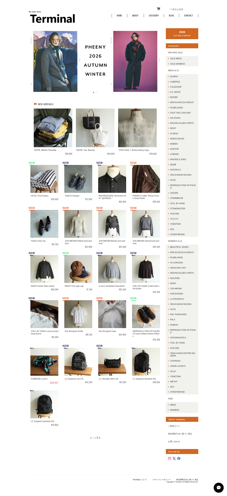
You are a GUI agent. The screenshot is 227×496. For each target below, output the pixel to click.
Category (154, 15)
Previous (34, 58)
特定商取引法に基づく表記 (180, 434)
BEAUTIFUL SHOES (179, 247)
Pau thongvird (178, 314)
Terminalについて (140, 480)
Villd (173, 371)
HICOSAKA (175, 118)
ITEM (170, 399)
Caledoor (175, 87)
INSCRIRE (175, 278)
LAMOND (174, 154)
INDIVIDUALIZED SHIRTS (182, 123)
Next (156, 58)
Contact (188, 15)
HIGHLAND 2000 (178, 268)
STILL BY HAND (177, 343)
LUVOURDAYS (177, 299)
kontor (174, 149)
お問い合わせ (174, 441)
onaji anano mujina (180, 175)
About (135, 15)
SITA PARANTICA (178, 338)
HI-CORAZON (176, 263)
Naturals (175, 170)
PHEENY (174, 325)
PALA (172, 319)
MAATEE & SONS (178, 159)
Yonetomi (175, 224)
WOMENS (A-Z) (175, 241)
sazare (174, 193)
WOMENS (174, 410)
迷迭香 (173, 164)
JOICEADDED (176, 294)
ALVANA (174, 76)
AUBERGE (175, 82)
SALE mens (176, 58)
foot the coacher (180, 113)
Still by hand (177, 203)
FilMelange (176, 108)
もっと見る (95, 437)
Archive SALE (175, 52)
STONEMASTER (177, 208)
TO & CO (174, 219)
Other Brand (177, 234)
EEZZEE (174, 97)
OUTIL (173, 180)
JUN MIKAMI (176, 288)
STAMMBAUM (176, 198)
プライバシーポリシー (161, 480)
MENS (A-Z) (173, 70)
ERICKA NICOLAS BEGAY (182, 102)
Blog (171, 15)
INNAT (173, 128)
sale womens (177, 64)
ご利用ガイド (174, 426)
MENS (173, 405)
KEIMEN (174, 144)
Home (119, 15)
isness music (177, 139)
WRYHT (173, 382)
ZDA (172, 229)
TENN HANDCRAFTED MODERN (182, 354)
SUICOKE (174, 214)
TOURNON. (175, 361)
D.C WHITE (175, 92)
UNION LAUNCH (178, 366)
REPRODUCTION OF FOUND (183, 186)
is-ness (174, 133)
